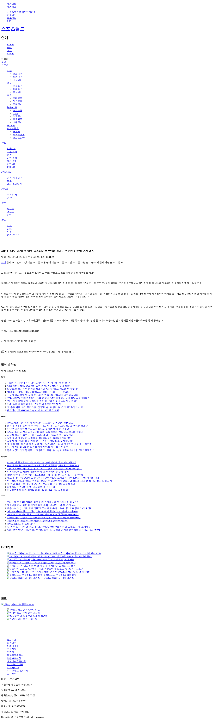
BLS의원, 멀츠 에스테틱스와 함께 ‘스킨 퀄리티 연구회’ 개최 (38, 471)
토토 (9, 181)
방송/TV (11, 148)
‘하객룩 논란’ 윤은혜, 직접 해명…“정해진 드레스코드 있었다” (38, 392)
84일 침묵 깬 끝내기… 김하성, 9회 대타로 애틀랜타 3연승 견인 (39, 438)
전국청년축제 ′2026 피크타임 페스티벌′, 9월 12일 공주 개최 (37, 490)
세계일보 (11, 3)
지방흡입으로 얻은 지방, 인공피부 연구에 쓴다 (31, 487)
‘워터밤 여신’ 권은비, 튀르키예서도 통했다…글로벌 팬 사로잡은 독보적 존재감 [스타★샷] (53, 530)
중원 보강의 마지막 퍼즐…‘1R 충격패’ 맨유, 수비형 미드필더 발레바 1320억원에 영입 (51, 450)
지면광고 (11, 643)
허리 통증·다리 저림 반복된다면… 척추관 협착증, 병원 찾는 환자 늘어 (43, 465)
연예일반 (11, 164)
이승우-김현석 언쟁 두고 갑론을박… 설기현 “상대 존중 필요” (38, 429)
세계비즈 (11, 7)
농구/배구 (12, 107)
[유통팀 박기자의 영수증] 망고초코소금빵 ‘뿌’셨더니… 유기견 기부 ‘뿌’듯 (45, 474)
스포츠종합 (13, 128)
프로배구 (17, 119)
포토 (9, 50)
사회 (9, 225)
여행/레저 (12, 194)
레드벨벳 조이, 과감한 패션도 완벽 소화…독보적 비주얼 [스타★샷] (41, 505)
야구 (9, 70)
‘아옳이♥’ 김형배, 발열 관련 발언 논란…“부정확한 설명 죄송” (38, 386)
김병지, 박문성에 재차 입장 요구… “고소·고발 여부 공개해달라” (40, 441)
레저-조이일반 (14, 184)
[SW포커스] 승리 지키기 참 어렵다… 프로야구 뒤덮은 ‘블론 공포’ (40, 422)
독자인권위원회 (15, 655)
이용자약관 (13, 667)
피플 (9, 231)
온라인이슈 (13, 235)
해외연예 (11, 161)
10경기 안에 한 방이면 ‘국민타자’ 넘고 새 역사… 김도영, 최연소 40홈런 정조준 (47, 425)
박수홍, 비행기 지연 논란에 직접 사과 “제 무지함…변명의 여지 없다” (42, 389)
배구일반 (17, 122)
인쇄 (3, 262)
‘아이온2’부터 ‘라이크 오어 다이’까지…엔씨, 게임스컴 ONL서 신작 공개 (44, 468)
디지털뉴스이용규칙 (17, 670)
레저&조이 (6, 172)
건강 (9, 198)
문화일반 (11, 167)
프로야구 (17, 73)
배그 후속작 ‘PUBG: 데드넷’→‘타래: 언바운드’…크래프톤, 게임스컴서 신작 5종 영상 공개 (53, 478)
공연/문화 (12, 157)
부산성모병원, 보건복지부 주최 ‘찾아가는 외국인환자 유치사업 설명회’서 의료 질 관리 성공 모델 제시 (59, 481)
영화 (9, 154)
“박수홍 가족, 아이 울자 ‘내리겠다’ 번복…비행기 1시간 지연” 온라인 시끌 (45, 407)
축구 (9, 83)
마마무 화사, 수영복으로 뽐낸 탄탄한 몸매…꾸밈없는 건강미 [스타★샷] (44, 517)
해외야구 (17, 76)
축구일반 (17, 92)
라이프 (10, 53)
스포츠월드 (13, 28)
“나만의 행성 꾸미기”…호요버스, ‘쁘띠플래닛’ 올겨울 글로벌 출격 (41, 484)
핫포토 (10, 208)
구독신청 (11, 18)
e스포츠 (11, 125)
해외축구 (17, 89)
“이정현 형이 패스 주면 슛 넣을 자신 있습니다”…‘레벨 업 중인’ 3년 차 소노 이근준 (49, 444)
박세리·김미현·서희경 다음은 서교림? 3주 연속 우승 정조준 (37, 447)
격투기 (16, 131)
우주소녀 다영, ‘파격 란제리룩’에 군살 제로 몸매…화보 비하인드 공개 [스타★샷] (49, 508)
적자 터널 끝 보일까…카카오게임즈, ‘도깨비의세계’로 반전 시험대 (41, 462)
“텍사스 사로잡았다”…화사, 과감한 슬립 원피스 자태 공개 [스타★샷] (42, 511)
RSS (9, 21)
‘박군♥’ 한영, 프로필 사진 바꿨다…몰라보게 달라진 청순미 (37, 520)
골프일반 (17, 104)
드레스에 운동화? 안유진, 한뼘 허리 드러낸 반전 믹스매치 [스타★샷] (42, 502)
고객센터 (11, 673)
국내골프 (17, 98)
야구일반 (17, 80)
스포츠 (10, 44)
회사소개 (11, 640)
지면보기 (11, 15)
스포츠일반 (19, 137)
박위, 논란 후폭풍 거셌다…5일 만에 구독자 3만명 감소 (35, 404)
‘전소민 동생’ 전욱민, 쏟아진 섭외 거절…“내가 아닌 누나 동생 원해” (42, 401)
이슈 (3, 220)
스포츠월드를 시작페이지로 (21, 12)
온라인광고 (13, 646)
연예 (9, 47)
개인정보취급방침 (16, 661)
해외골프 (17, 101)
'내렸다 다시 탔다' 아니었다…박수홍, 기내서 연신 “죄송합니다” (40, 382)
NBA (15, 113)
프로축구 (17, 86)
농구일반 (17, 116)
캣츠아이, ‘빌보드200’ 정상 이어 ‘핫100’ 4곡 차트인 (33, 410)
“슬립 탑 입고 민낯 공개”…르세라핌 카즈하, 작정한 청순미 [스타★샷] (43, 514)
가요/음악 (12, 151)
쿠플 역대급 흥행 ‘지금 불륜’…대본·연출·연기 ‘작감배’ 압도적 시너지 (42, 395)
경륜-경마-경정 (15, 177)
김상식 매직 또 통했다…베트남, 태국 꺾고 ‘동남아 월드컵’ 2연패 (40, 435)
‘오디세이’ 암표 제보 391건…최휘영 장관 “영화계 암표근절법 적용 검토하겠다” (48, 398)
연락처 (10, 652)
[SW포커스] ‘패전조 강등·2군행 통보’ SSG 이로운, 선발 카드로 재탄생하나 (45, 432)
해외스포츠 (19, 134)
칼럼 (9, 228)
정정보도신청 (14, 658)
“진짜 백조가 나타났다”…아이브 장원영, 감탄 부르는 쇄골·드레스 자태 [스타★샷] (49, 527)
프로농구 (17, 110)
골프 (9, 95)
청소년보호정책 (15, 664)
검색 (3, 62)
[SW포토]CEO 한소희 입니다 (22, 523)
